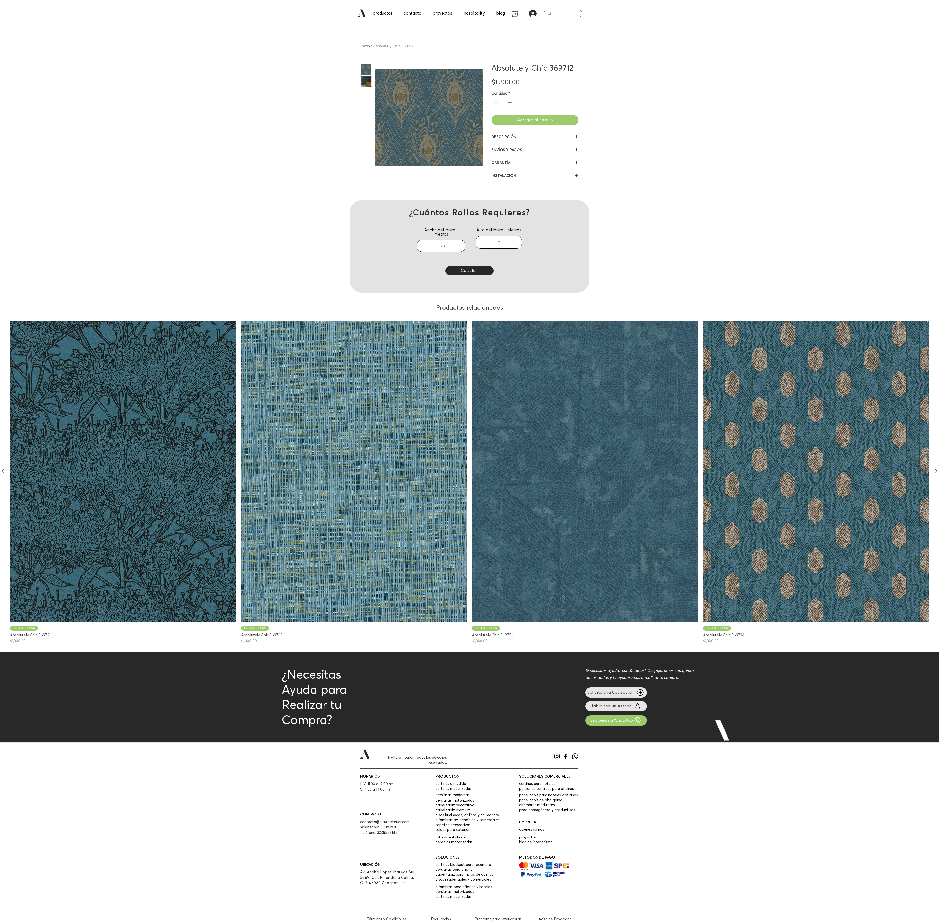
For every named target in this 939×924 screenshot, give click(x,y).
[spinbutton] (503, 102)
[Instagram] (557, 756)
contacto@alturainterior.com (385, 822)
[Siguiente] (936, 471)
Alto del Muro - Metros (498, 230)
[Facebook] (565, 756)
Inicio (365, 46)
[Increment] (510, 102)
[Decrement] (495, 102)
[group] (469, 482)
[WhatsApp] (575, 756)
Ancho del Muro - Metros (441, 232)
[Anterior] (3, 471)
